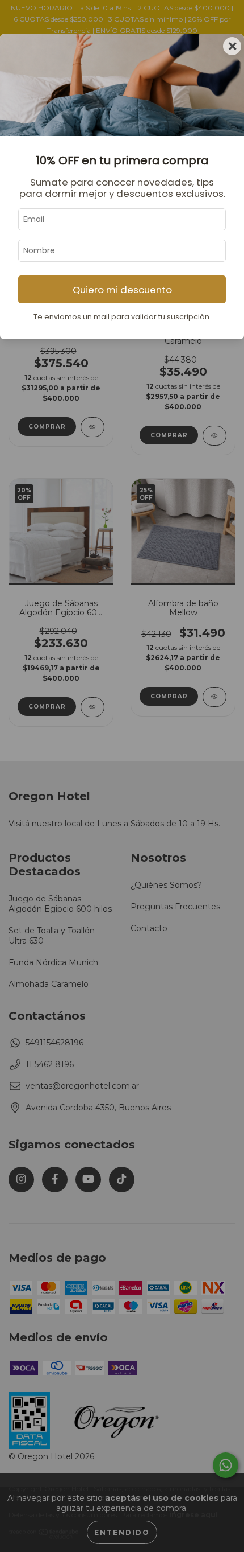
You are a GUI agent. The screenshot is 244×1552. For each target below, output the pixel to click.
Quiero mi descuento (122, 290)
